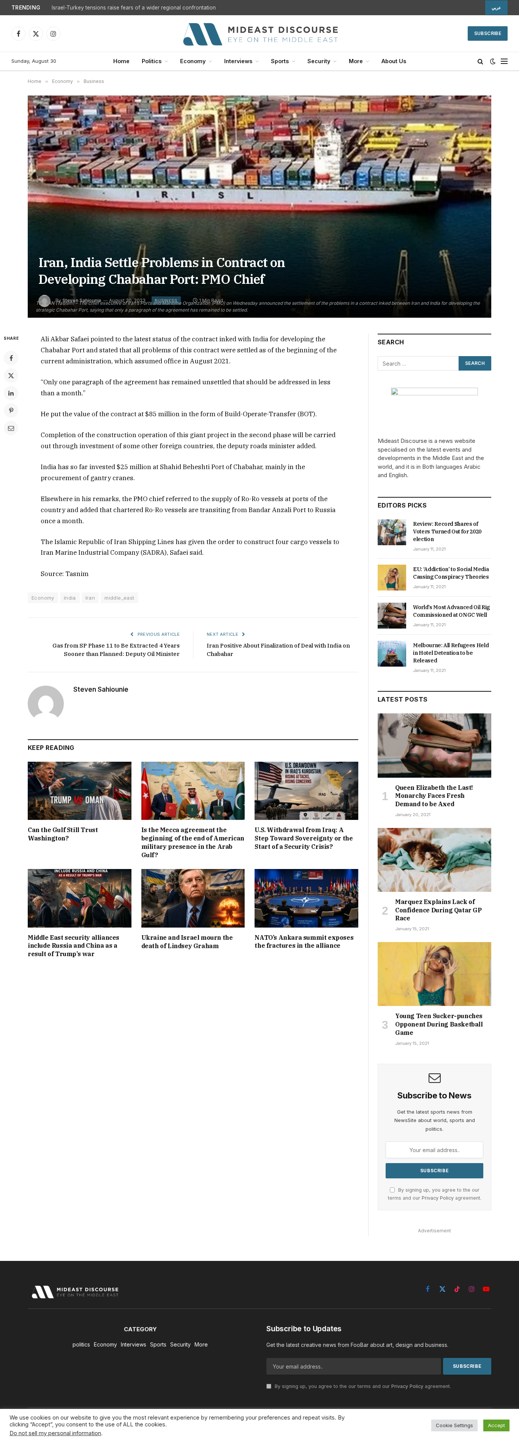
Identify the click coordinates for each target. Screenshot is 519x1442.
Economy (193, 61)
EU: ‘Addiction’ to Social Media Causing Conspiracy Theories (451, 573)
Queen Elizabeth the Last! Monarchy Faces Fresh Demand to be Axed (434, 796)
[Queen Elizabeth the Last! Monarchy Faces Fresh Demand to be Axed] (434, 745)
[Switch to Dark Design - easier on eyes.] (492, 61)
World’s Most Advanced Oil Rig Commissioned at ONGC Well (451, 611)
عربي (496, 7)
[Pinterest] (11, 410)
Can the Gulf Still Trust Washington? (63, 834)
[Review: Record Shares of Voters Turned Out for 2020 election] (392, 532)
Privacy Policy (438, 1198)
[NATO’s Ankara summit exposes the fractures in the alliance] (306, 898)
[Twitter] (11, 375)
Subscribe (487, 33)
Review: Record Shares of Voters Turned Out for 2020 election (447, 531)
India (70, 598)
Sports (280, 61)
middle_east (119, 598)
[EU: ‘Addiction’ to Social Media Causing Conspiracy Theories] (392, 577)
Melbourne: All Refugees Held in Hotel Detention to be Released (451, 653)
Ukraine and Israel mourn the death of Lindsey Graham (187, 942)
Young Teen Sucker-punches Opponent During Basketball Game (439, 1024)
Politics (151, 61)
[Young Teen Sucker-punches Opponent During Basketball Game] (434, 974)
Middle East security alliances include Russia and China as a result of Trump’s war (73, 946)
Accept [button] (496, 1425)
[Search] (480, 61)
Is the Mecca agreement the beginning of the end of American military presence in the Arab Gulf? (192, 842)
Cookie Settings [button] (454, 1425)
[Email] (11, 428)
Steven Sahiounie (100, 689)
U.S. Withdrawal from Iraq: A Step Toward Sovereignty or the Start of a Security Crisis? (304, 838)
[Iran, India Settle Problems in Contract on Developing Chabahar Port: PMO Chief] (259, 206)
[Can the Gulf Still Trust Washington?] (79, 791)
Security (318, 61)
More (356, 61)
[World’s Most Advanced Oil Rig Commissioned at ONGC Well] (392, 616)
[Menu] (504, 61)
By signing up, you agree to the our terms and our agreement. (362, 1386)
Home (121, 61)
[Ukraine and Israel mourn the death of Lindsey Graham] (193, 898)
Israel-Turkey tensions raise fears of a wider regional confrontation (134, 8)
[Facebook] (11, 358)
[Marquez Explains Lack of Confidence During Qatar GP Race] (434, 860)
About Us (393, 61)
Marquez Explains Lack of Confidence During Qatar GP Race (438, 910)
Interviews (238, 61)
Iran (90, 598)
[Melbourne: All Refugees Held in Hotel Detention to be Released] (392, 654)
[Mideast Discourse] (259, 33)
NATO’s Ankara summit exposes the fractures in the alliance (304, 942)
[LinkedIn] (11, 393)
